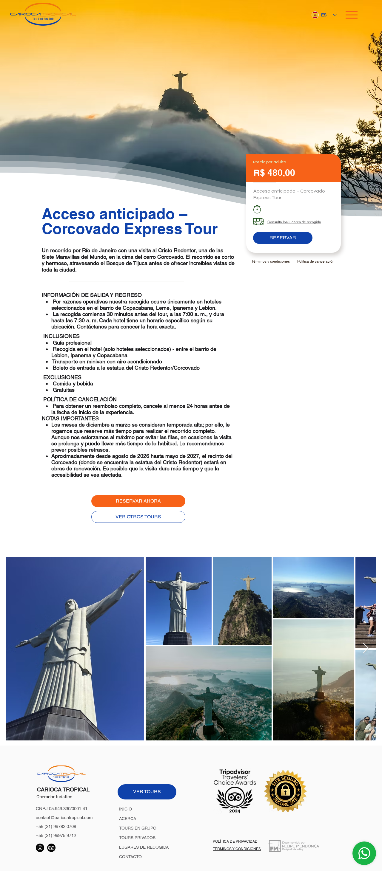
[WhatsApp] (364, 853)
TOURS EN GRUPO (137, 828)
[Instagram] (40, 848)
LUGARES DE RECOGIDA (144, 847)
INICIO (125, 809)
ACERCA (127, 818)
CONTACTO (130, 856)
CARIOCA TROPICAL (63, 789)
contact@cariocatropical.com (64, 817)
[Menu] (351, 15)
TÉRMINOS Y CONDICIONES (237, 849)
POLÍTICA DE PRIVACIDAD (235, 841)
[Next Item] (365, 648)
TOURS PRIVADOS (137, 837)
